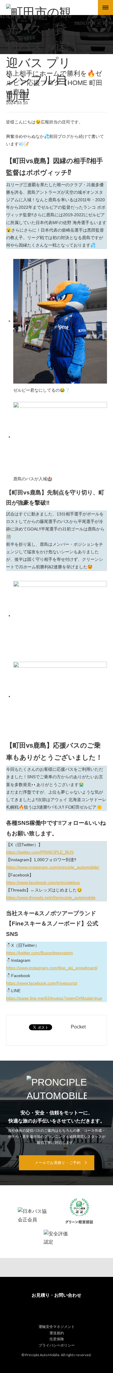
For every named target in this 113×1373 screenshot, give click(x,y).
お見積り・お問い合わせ (56, 1295)
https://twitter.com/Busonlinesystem (39, 952)
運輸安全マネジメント (57, 1327)
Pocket (78, 1026)
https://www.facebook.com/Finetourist (41, 983)
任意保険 (56, 1339)
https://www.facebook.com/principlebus (43, 882)
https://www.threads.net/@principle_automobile (51, 897)
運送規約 (56, 1333)
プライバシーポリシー (57, 1345)
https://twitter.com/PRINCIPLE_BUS (40, 852)
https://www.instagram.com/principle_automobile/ (52, 867)
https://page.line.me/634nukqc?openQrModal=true (54, 998)
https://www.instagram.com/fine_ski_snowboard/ (52, 967)
